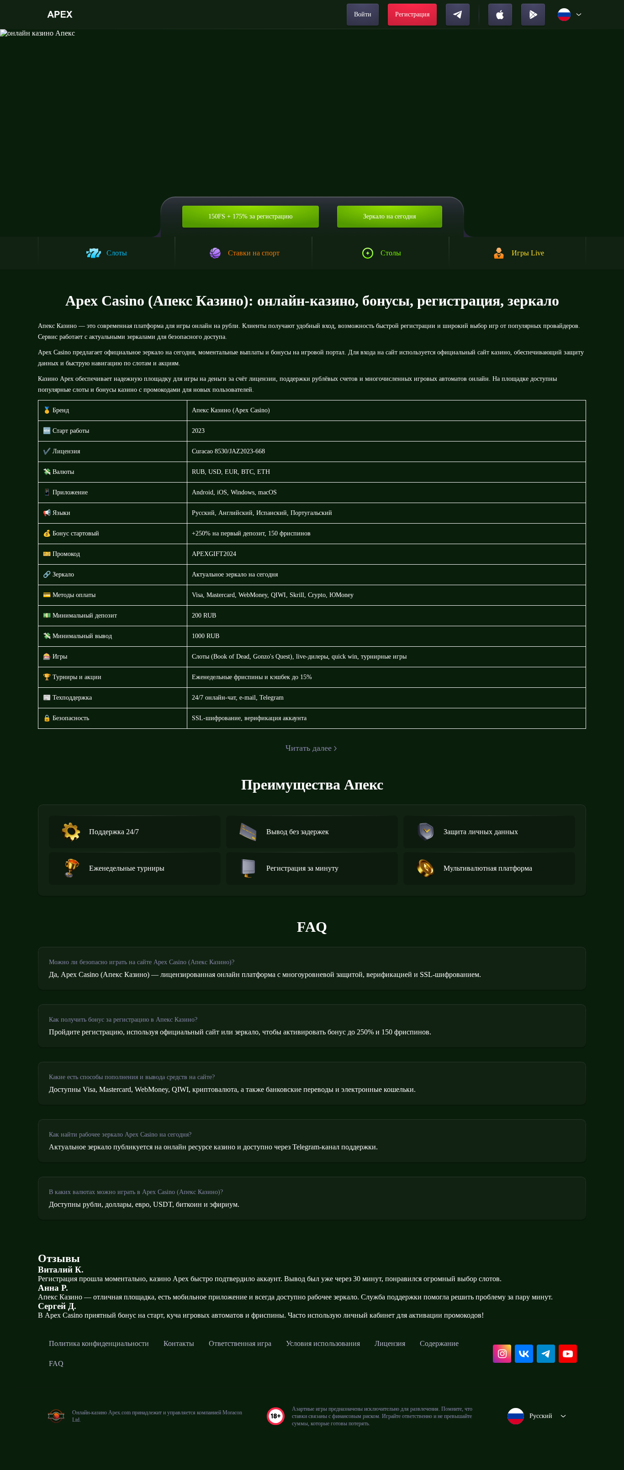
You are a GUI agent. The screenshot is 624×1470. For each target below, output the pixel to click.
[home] (61, 14)
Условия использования (323, 1343)
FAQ (56, 1363)
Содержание (439, 1343)
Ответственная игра (240, 1343)
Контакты (179, 1343)
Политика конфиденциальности (99, 1343)
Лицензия (390, 1343)
